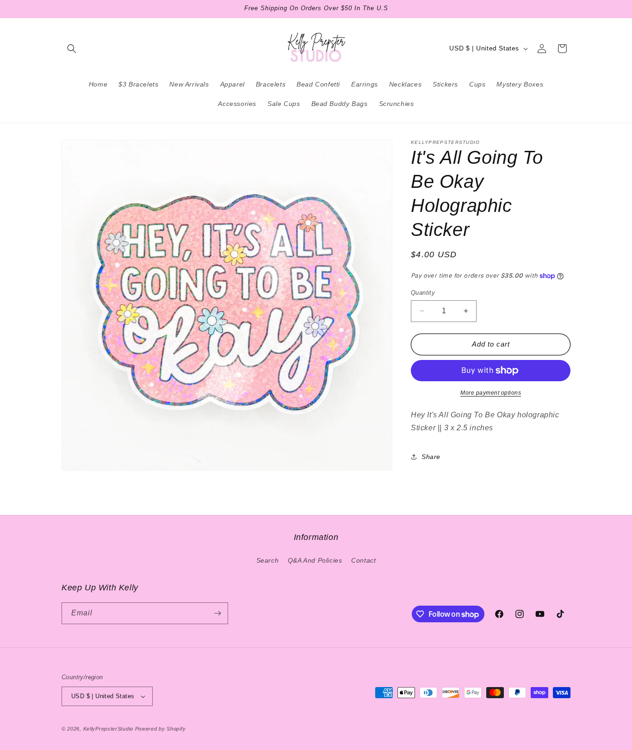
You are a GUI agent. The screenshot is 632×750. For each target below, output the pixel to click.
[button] (72, 48)
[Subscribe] (217, 613)
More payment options (490, 393)
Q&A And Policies (315, 560)
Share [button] (430, 456)
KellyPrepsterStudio (108, 728)
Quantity (423, 292)
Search (267, 560)
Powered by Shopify (160, 728)
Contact (363, 560)
